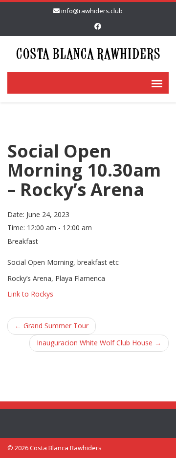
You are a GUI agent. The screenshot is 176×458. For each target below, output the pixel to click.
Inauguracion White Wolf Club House (99, 342)
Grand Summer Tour (51, 325)
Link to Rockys (30, 294)
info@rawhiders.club (92, 10)
